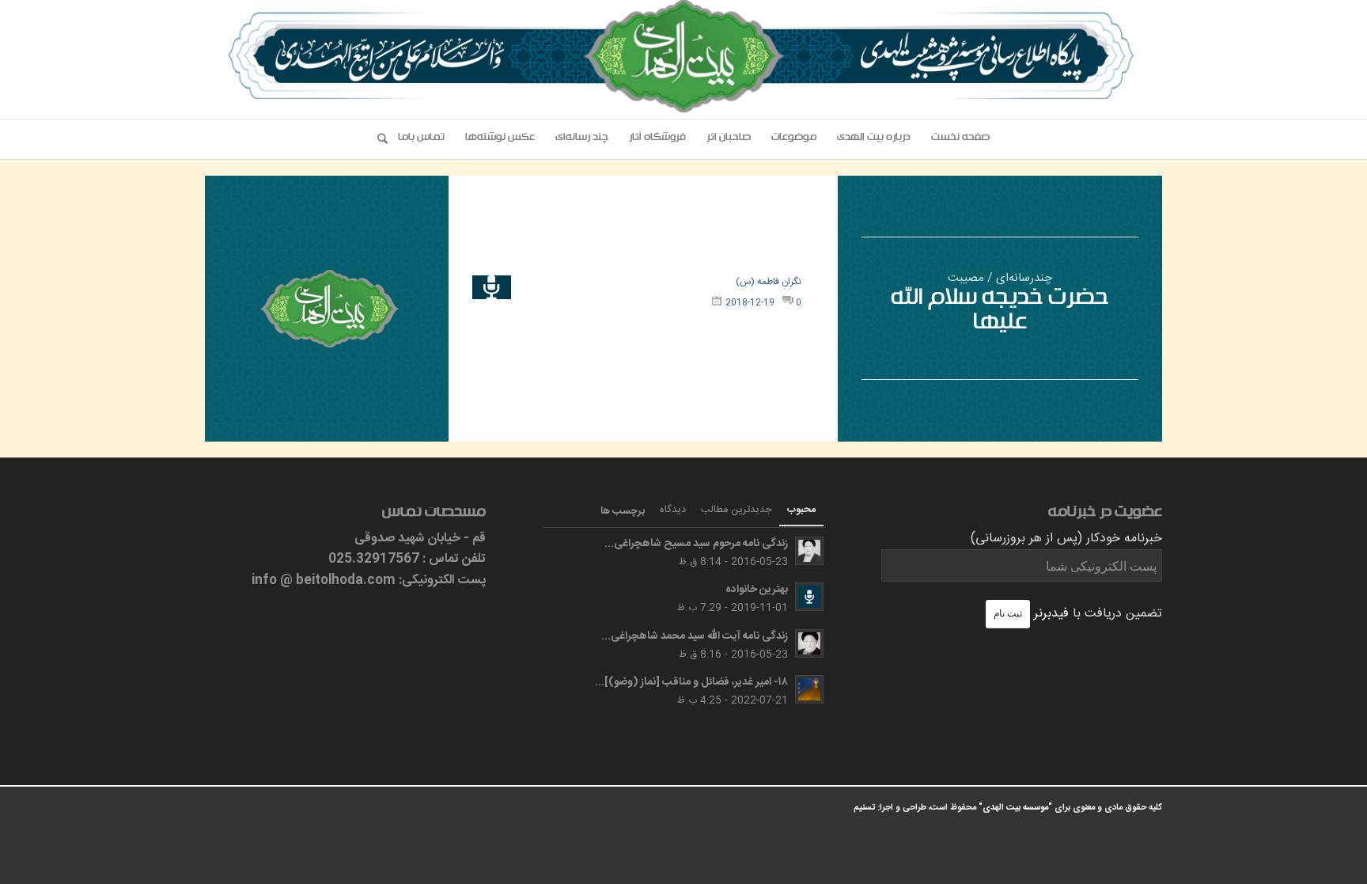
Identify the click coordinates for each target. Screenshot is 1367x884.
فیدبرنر (1051, 613)
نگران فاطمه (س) (768, 282)
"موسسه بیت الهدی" (1015, 808)
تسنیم (864, 808)
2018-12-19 (749, 303)
